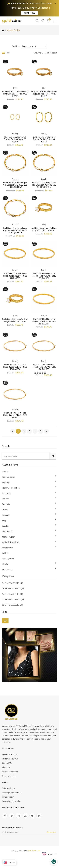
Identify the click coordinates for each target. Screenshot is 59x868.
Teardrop (5, 482)
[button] (40, 373)
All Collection (7, 569)
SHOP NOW (29, 13)
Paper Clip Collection (11, 488)
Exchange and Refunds (11, 792)
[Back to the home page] (3, 30)
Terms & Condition (10, 772)
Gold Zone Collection (36, 850)
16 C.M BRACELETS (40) (12, 583)
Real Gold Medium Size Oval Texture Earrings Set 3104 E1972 (44, 139)
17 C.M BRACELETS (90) (12, 594)
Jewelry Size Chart (9, 754)
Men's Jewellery (8, 537)
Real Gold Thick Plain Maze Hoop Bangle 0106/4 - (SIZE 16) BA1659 (44, 321)
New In (5, 472)
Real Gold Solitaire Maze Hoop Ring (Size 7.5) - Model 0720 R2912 (44, 93)
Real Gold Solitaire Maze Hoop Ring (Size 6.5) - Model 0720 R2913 (15, 93)
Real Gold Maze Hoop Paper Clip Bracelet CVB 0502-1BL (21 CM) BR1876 (15, 230)
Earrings (5, 499)
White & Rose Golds (10, 542)
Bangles (5, 526)
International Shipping (11, 801)
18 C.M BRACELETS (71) (12, 605)
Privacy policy (8, 797)
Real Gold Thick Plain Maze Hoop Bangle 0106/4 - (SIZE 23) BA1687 (44, 275)
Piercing (5, 564)
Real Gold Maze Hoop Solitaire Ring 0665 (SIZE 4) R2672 (15, 320)
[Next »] (46, 431)
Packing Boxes (8, 558)
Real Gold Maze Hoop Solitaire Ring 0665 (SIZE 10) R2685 (44, 229)
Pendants (6, 515)
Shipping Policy (8, 788)
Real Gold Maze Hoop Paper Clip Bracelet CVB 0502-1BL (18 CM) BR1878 (15, 184)
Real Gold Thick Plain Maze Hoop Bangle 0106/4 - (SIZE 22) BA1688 (15, 275)
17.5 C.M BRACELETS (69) (13, 599)
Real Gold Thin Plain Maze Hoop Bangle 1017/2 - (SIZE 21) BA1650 (15, 415)
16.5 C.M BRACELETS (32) (13, 588)
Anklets (5, 553)
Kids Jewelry (7, 531)
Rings (4, 520)
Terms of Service (9, 776)
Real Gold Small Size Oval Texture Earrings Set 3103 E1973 (15, 139)
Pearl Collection (8, 477)
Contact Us (7, 763)
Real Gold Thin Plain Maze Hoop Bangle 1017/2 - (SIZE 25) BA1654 (15, 366)
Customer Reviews (10, 759)
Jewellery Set (7, 548)
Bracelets (6, 504)
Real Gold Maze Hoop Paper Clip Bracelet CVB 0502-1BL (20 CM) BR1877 (44, 184)
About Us (6, 767)
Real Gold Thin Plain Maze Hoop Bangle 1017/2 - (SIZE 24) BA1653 (44, 366)
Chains (5, 509)
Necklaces (6, 493)
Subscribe (51, 832)
